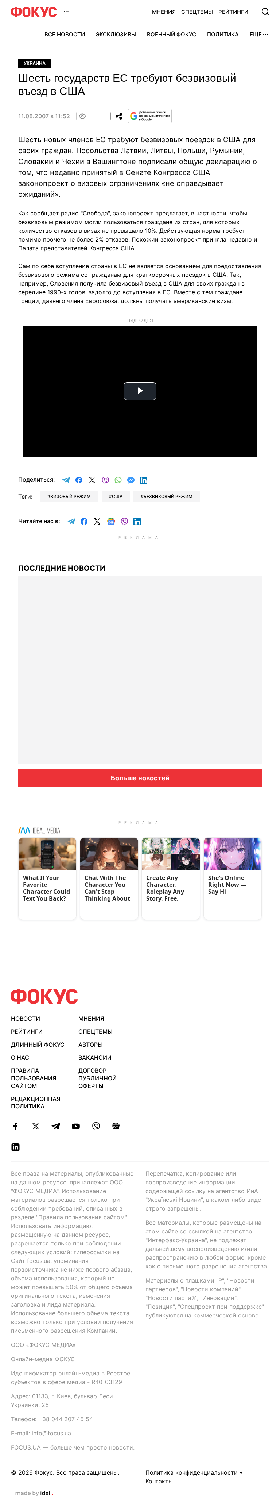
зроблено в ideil (34, 1493)
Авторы (90, 1044)
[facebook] (15, 1126)
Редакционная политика (36, 1102)
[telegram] (55, 1126)
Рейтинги (233, 12)
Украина (35, 63)
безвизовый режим (168, 496)
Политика (223, 34)
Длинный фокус (38, 1044)
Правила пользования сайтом (34, 1078)
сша (117, 496)
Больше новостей (140, 778)
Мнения (164, 12)
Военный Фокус (171, 34)
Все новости (64, 34)
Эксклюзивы (116, 34)
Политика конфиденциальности (191, 1472)
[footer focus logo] (44, 996)
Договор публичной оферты (97, 1078)
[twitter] (35, 1126)
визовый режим (70, 496)
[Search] (265, 11)
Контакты (159, 1481)
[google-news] (116, 1126)
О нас (20, 1057)
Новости (25, 1018)
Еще (256, 34)
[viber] (96, 1126)
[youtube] (75, 1126)
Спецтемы (197, 12)
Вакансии (95, 1057)
